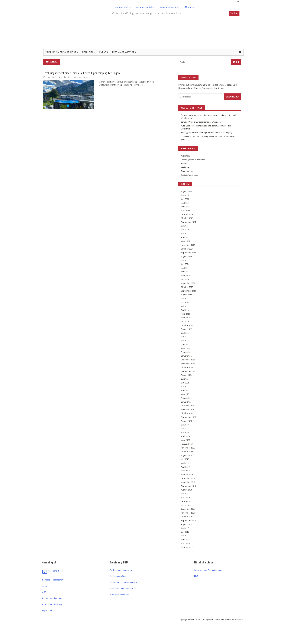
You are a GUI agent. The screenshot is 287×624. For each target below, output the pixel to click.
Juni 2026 (185, 199)
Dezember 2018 (188, 478)
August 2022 (186, 329)
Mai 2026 (184, 203)
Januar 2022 (186, 355)
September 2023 (188, 290)
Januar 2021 (186, 402)
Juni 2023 (185, 302)
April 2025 (185, 237)
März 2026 (185, 210)
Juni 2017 (185, 532)
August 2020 (186, 421)
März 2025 (185, 241)
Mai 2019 (184, 463)
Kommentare (83, 77)
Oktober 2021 (187, 367)
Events (103, 52)
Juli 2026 (184, 195)
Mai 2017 (184, 535)
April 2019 (185, 467)
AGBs (44, 592)
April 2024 (185, 271)
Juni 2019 (185, 459)
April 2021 (185, 390)
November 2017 (188, 512)
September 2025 (188, 222)
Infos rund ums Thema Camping (208, 570)
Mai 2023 (184, 306)
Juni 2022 (185, 336)
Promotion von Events (119, 594)
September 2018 (188, 486)
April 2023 (185, 310)
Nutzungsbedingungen (52, 598)
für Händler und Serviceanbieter (124, 582)
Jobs (44, 586)
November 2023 (188, 283)
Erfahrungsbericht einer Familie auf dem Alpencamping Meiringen (81, 73)
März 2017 (185, 543)
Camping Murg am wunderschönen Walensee (201, 121)
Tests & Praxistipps (124, 52)
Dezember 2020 (188, 405)
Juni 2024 (185, 264)
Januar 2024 (186, 279)
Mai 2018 (184, 493)
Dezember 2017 (188, 509)
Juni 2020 (185, 428)
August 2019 (186, 455)
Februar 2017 (187, 547)
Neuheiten (88, 52)
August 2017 (186, 524)
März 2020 (185, 440)
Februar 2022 (187, 352)
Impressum (47, 610)
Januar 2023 (186, 321)
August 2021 (186, 375)
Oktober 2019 (187, 451)
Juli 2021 (184, 378)
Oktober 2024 (187, 248)
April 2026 (185, 206)
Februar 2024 (187, 275)
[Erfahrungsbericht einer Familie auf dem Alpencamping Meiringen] (68, 94)
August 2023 (186, 294)
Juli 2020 (184, 424)
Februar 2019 (187, 474)
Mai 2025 (184, 233)
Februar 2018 (187, 501)
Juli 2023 (184, 298)
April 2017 (185, 539)
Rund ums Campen (169, 7)
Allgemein (185, 155)
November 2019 (188, 447)
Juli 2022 (184, 333)
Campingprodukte (145, 7)
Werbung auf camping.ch (121, 570)
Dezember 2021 (188, 359)
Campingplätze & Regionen (61, 52)
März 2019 (185, 470)
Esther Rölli (66, 77)
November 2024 (188, 245)
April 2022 (185, 344)
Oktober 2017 (187, 516)
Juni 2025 (185, 229)
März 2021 (185, 394)
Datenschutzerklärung (52, 604)
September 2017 (188, 520)
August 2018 (186, 489)
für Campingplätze (118, 576)
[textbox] (172, 13)
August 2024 (186, 256)
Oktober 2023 (187, 287)
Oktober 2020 (187, 413)
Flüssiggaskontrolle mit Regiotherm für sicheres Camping (206, 132)
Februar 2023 (187, 317)
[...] (143, 84)
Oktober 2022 (187, 325)
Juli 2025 (184, 225)
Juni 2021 (185, 382)
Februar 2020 (187, 444)
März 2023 (185, 313)
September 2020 (188, 417)
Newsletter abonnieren (52, 579)
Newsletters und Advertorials (123, 588)
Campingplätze (123, 7)
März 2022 (185, 348)
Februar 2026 (187, 214)
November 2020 (188, 409)
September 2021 (188, 371)
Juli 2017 (184, 528)
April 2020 (185, 436)
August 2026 (186, 191)
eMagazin (189, 7)
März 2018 (185, 497)
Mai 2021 (184, 386)
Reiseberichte (187, 171)
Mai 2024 (184, 268)
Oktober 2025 (187, 218)
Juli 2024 (184, 260)
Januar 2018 (186, 505)
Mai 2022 (184, 340)
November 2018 (188, 482)
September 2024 (188, 252)
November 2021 (188, 363)
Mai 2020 (184, 432)
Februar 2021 (187, 398)
